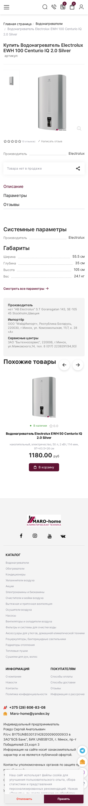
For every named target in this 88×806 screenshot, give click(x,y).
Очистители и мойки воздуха (25, 598)
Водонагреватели (17, 562)
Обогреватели (15, 568)
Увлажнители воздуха (20, 580)
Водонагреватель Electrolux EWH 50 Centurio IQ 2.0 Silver (44, 435)
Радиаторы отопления (20, 645)
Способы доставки (63, 682)
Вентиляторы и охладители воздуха (29, 621)
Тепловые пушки (17, 650)
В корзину (46, 467)
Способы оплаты (62, 676)
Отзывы (56, 688)
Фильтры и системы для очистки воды (31, 627)
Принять (64, 799)
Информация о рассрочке (68, 694)
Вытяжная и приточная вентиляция (29, 603)
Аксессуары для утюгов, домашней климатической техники (45, 633)
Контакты (12, 688)
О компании (13, 676)
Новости (11, 682)
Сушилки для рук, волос (21, 656)
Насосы (11, 615)
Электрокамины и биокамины (25, 592)
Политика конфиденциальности (26, 694)
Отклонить (24, 799)
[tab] (44, 186)
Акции (10, 586)
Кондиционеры (15, 574)
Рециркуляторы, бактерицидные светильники (36, 639)
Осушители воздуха (19, 609)
